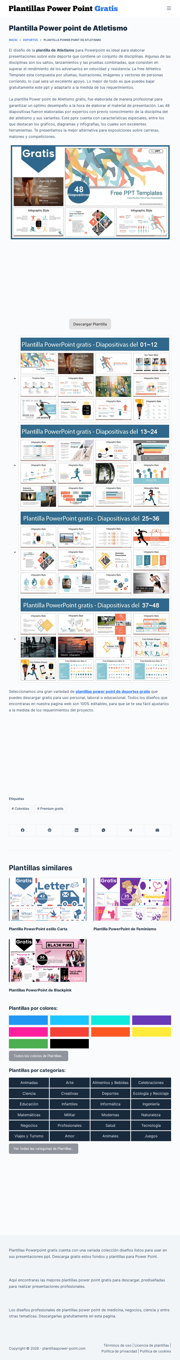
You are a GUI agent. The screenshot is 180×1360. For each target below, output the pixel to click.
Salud (110, 1125)
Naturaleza (151, 1114)
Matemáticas (29, 1114)
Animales (110, 1136)
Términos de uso (117, 1345)
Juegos (151, 1136)
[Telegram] (130, 830)
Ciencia (29, 1093)
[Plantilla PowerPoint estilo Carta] (47, 899)
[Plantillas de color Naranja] (110, 1032)
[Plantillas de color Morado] (151, 1020)
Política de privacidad (119, 1351)
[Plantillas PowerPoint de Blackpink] (47, 961)
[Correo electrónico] (157, 830)
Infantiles (70, 1104)
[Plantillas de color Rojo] (69, 1032)
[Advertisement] (90, 276)
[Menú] (169, 8)
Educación (29, 1104)
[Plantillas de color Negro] (69, 1043)
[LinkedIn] (76, 830)
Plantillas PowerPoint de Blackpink (40, 990)
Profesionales (70, 1125)
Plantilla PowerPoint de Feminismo (125, 929)
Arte (70, 1082)
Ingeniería (151, 1104)
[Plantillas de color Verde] (28, 1043)
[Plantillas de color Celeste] (69, 1020)
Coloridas (20, 808)
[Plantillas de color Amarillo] (151, 1032)
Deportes (110, 1093)
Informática (110, 1104)
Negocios (29, 1125)
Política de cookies (155, 1351)
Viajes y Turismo (29, 1136)
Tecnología (151, 1125)
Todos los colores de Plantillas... (39, 1056)
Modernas (110, 1114)
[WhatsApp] (103, 830)
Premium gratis (50, 808)
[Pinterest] (49, 830)
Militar (69, 1114)
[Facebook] (22, 830)
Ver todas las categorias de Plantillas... (44, 1149)
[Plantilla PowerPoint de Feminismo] (132, 899)
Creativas (69, 1093)
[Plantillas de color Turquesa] (110, 1020)
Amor (70, 1136)
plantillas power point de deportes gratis (113, 691)
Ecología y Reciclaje (151, 1093)
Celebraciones (151, 1082)
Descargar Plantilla (90, 324)
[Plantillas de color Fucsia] (28, 1032)
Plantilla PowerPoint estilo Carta (38, 929)
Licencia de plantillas (152, 1345)
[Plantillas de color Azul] (28, 1020)
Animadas (29, 1082)
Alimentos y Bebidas (110, 1082)
